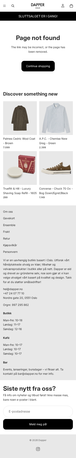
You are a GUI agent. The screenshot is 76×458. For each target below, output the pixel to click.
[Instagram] (38, 449)
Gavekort (9, 218)
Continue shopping (38, 66)
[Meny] (4, 5)
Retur (6, 238)
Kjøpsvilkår (10, 245)
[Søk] (13, 6)
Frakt (6, 231)
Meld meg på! (38, 424)
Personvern (10, 252)
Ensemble (9, 225)
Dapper (42, 440)
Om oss (8, 211)
